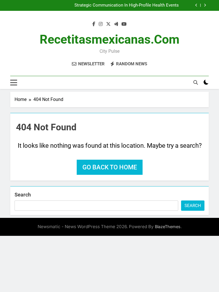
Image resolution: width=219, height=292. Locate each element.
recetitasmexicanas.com (109, 39)
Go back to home (109, 167)
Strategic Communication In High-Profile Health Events (126, 5)
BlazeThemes (168, 226)
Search (23, 195)
